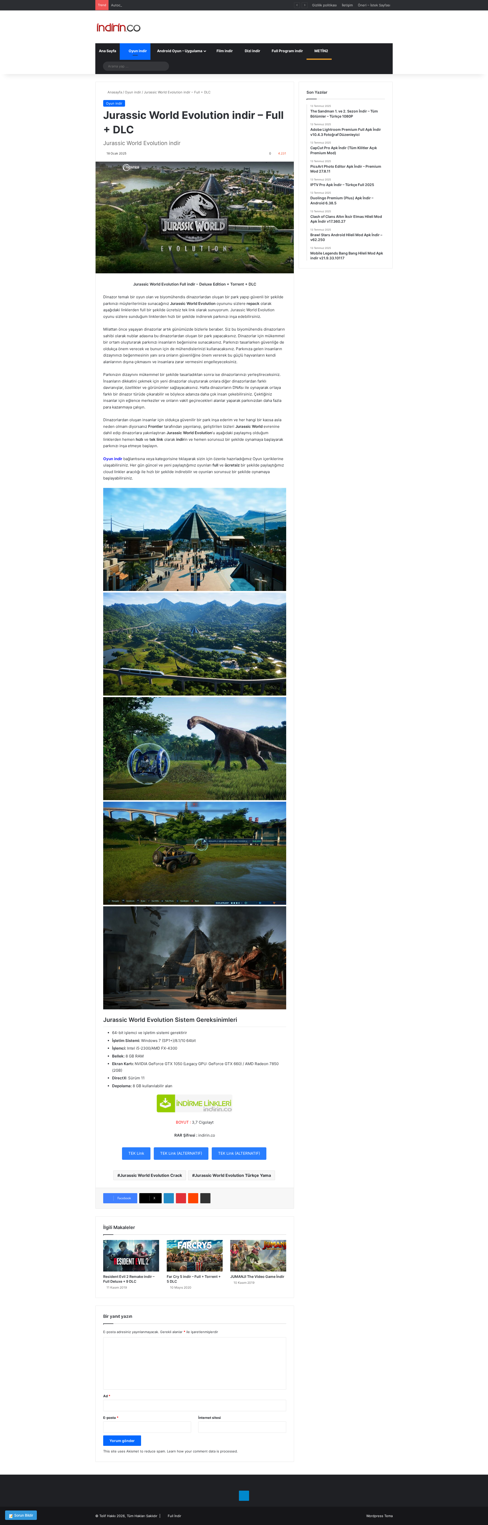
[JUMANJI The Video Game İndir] (258, 1256)
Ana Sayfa (107, 51)
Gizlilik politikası (324, 5)
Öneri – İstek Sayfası (374, 5)
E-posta (110, 1418)
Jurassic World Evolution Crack (151, 1175)
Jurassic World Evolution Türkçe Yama (233, 1175)
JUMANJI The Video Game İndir (257, 1276)
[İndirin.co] (118, 27)
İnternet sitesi (209, 1418)
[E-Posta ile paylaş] (205, 1198)
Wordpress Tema (379, 1516)
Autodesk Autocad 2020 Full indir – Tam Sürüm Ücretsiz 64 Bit (160, 5)
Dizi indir (252, 51)
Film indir (224, 51)
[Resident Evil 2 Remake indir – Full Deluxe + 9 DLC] (131, 1256)
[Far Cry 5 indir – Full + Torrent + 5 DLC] (195, 1256)
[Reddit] (193, 1198)
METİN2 (321, 51)
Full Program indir (287, 51)
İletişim (347, 5)
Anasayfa (114, 92)
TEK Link (136, 1153)
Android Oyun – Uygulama (179, 51)
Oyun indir (137, 51)
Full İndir (174, 1516)
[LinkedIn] (169, 1198)
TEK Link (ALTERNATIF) (181, 1153)
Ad (106, 1396)
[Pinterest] (181, 1198)
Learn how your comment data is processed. (202, 1451)
